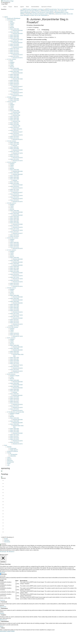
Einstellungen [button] (3, 551)
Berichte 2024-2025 (18, 33)
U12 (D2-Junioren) (11, 203)
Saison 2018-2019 (14, 45)
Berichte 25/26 (16, 112)
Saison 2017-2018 (14, 48)
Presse (8, 463)
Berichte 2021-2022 (18, 39)
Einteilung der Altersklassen (13, 18)
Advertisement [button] (3, 619)
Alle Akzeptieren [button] (10, 551)
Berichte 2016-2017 (18, 86)
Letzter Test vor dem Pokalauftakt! (39, 15)
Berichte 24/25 (16, 115)
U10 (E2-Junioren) (11, 288)
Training (9, 453)
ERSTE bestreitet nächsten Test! (49, 11)
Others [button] (1, 626)
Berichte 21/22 (16, 121)
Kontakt (6, 538)
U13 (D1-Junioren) (11, 162)
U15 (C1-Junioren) (11, 101)
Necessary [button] (2, 572)
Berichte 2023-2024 (18, 265)
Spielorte (9, 459)
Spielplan (12, 23)
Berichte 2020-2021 (18, 42)
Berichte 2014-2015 (18, 54)
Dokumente (10, 460)
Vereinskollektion (35, 6)
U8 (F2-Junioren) (11, 374)
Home (4, 6)
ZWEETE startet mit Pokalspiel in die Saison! (33, 9)
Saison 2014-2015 (14, 53)
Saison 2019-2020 (14, 44)
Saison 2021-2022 (14, 38)
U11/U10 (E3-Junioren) (12, 327)
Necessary (4, 574)
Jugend (22, 6)
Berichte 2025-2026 (18, 30)
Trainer (12, 26)
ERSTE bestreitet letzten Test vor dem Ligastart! (56, 9)
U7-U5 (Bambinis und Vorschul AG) (15, 412)
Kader (11, 21)
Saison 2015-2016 (14, 51)
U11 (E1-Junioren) (11, 250)
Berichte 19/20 (16, 126)
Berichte (12, 27)
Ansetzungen (13, 448)
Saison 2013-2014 (14, 56)
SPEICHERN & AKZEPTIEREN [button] (7, 631)
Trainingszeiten (13, 454)
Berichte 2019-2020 (18, 150)
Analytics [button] (2, 613)
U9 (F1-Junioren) (11, 338)
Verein (27, 6)
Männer (16, 6)
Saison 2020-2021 (14, 41)
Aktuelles (9, 447)
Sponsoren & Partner (46, 6)
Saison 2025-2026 (14, 29)
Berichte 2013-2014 (18, 57)
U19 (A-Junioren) (11, 20)
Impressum (6, 540)
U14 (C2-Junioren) (11, 141)
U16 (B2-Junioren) (11, 97)
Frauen (10, 6)
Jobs (8, 465)
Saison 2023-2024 (14, 35)
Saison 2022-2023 (14, 36)
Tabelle (12, 24)
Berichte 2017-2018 (18, 153)
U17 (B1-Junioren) (11, 59)
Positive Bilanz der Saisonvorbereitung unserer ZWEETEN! (40, 14)
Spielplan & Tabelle (14, 375)
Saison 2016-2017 (14, 50)
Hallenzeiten (13, 456)
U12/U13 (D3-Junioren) (12, 238)
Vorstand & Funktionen (12, 451)
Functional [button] (2, 600)
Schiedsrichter (10, 462)
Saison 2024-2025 (14, 32)
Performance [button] (3, 606)
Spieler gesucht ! (14, 450)
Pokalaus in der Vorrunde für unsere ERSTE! (42, 12)
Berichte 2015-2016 (18, 89)
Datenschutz (7, 541)
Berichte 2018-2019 (18, 47)
